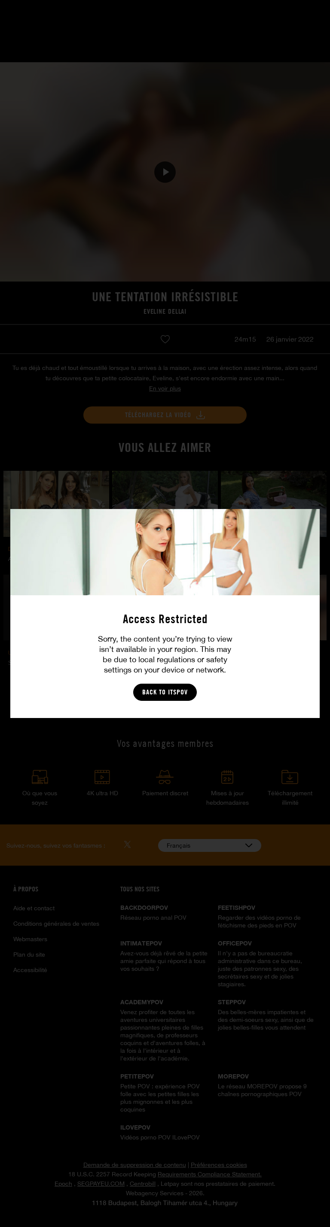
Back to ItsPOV (165, 692)
